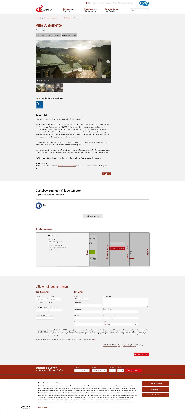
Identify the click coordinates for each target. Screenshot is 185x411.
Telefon (76, 322)
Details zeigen (43, 407)
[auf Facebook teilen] (103, 173)
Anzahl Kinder (53, 307)
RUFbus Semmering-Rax (67, 166)
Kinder (119, 367)
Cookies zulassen (156, 383)
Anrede (76, 296)
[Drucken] (109, 173)
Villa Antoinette (57, 250)
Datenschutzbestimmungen (111, 346)
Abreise (51, 296)
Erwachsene (112, 367)
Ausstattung (40, 35)
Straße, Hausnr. (108, 309)
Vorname (77, 302)
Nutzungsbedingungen (129, 346)
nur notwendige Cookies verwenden (156, 395)
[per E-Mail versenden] (106, 173)
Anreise (38, 296)
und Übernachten (90, 10)
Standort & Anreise (53, 35)
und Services (111, 10)
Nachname (78, 309)
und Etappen (68, 10)
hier (94, 339)
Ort (113, 315)
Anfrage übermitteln (69, 35)
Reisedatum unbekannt (45, 302)
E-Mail (76, 315)
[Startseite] (44, 8)
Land (104, 321)
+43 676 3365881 (58, 246)
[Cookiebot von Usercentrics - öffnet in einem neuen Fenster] (25, 407)
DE (89, 3)
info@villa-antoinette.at (59, 248)
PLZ (104, 315)
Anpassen (154, 389)
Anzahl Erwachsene (41, 307)
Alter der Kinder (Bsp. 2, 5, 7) (44, 315)
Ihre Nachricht (107, 296)
